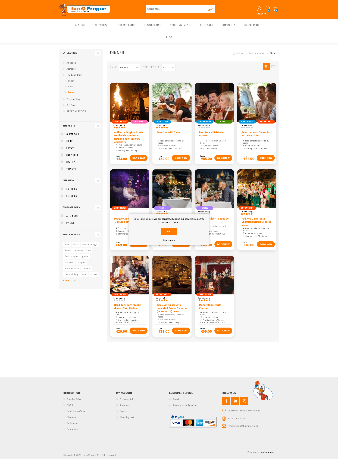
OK (169, 231)
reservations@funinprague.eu (243, 426)
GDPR (70, 405)
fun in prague (71, 256)
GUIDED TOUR (73, 134)
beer (67, 244)
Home (240, 53)
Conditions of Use (76, 411)
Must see (71, 62)
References (73, 423)
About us (71, 417)
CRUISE (69, 141)
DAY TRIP (70, 162)
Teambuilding (73, 99)
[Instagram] (244, 401)
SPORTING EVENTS (76, 111)
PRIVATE (70, 148)
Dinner (71, 92)
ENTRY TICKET (73, 155)
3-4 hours (71, 196)
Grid (266, 66)
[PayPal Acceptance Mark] (193, 421)
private (86, 268)
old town (69, 262)
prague (81, 262)
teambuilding (71, 274)
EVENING (70, 223)
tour (84, 274)
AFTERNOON (72, 216)
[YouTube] (235, 401)
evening (79, 250)
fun (89, 250)
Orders (123, 411)
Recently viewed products (185, 405)
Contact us (72, 429)
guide (85, 256)
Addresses (125, 405)
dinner (68, 250)
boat (75, 244)
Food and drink (74, 75)
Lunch (71, 81)
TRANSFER (71, 169)
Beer (70, 86)
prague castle (72, 268)
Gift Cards (72, 105)
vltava (94, 274)
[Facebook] (226, 401)
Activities (71, 68)
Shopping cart (275, 9)
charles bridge (89, 244)
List (273, 66)
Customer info (127, 399)
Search (176, 399)
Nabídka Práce (74, 399)
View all (67, 280)
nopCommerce (267, 452)
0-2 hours (71, 189)
